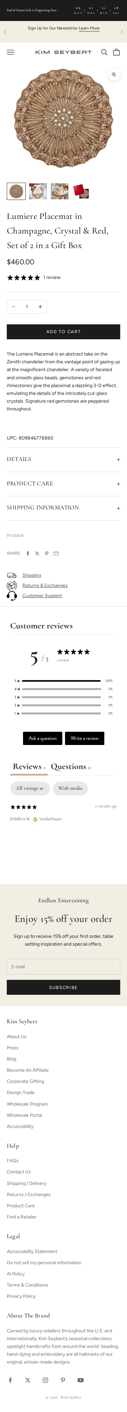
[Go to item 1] (16, 191)
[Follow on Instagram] (45, 1380)
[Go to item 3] (59, 191)
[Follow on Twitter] (27, 1380)
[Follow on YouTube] (80, 1380)
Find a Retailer (22, 1217)
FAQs (13, 1161)
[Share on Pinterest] (46, 553)
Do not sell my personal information (44, 1263)
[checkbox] (70, 789)
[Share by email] (56, 553)
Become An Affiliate (28, 1070)
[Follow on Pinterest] (63, 1380)
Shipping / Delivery (26, 1183)
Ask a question (43, 738)
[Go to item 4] (81, 191)
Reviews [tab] (29, 767)
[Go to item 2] (37, 191)
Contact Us (19, 1172)
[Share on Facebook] (27, 553)
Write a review (85, 738)
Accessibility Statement (32, 1251)
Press (13, 1048)
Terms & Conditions (27, 1285)
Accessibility (20, 1126)
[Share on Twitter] (37, 553)
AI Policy (16, 1274)
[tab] (70, 767)
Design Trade (21, 1092)
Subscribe (63, 987)
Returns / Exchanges (29, 1194)
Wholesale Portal (24, 1115)
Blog (11, 1059)
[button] (64, 681)
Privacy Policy (21, 1296)
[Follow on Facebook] (10, 1380)
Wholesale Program (27, 1104)
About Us (16, 1037)
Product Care (21, 1206)
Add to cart (63, 331)
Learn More (89, 28)
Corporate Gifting (25, 1081)
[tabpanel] (63, 826)
